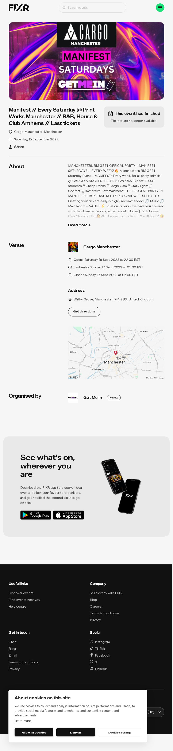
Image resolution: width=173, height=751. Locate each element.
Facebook (102, 655)
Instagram (102, 642)
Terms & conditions (104, 613)
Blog (93, 600)
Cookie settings (119, 732)
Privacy (95, 620)
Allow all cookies (34, 732)
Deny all (75, 732)
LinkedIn (101, 669)
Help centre (17, 606)
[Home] (19, 8)
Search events (78, 7)
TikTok (100, 649)
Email (13, 655)
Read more (78, 225)
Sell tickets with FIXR (106, 593)
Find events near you (24, 600)
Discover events (21, 593)
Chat (12, 642)
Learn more (23, 721)
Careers (96, 606)
